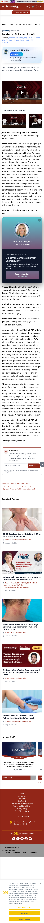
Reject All (24, 913)
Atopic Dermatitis (8, 483)
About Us (16, 852)
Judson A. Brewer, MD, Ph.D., (13, 585)
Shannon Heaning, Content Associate (18, 540)
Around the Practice (14, 24)
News (25, 852)
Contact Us (22, 798)
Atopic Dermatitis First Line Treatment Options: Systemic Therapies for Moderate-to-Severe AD (19, 488)
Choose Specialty (20, 12)
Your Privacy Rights (22, 811)
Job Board (22, 801)
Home (4, 24)
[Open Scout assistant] (33, 6)
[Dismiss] (39, 220)
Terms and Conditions (22, 806)
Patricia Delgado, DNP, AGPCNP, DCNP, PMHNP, (21, 583)
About (22, 794)
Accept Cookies (24, 919)
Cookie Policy (18, 903)
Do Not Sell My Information (22, 803)
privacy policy (7, 472)
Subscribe (32, 466)
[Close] (40, 883)
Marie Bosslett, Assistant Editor (16, 632)
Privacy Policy (22, 808)
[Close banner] (41, 2)
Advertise (22, 796)
